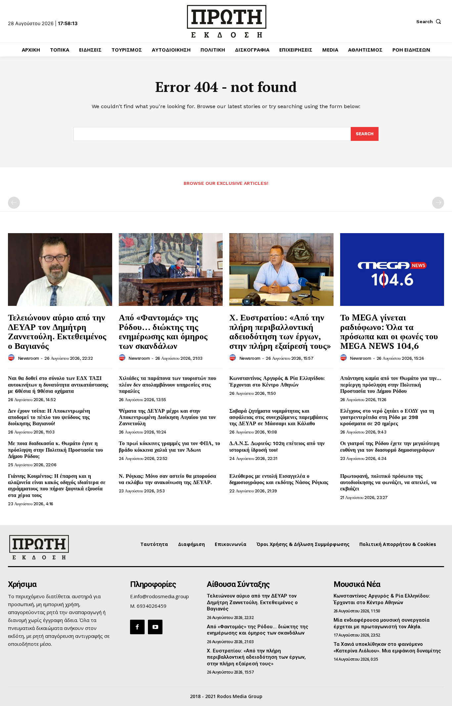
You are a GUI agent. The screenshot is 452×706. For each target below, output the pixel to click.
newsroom (28, 358)
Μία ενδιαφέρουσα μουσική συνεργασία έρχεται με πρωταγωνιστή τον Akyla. (381, 623)
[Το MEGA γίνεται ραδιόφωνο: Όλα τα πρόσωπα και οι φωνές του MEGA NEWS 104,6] (392, 269)
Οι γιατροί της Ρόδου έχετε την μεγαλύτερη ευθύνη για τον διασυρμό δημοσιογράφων (389, 446)
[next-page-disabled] (438, 203)
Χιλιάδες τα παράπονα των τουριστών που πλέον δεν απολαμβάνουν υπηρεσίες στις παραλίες (167, 384)
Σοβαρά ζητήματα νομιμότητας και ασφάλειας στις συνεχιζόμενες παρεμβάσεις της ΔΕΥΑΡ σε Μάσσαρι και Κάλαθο (278, 417)
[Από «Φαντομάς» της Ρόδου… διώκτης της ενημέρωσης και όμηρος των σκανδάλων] (171, 269)
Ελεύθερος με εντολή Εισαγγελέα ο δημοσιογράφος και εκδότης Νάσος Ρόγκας (278, 479)
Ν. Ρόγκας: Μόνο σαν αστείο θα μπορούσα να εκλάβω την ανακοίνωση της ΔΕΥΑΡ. (167, 479)
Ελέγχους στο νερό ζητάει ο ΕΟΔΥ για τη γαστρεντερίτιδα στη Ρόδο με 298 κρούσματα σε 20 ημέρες (387, 417)
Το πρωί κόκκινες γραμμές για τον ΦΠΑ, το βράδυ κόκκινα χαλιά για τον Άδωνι (169, 446)
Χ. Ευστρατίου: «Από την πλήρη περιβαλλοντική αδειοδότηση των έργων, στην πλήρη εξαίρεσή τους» (280, 331)
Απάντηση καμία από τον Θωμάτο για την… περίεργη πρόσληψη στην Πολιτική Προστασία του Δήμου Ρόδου (390, 384)
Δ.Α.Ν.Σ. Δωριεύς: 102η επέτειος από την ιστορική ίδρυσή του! (277, 446)
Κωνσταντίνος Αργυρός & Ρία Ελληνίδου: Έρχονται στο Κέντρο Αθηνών (277, 381)
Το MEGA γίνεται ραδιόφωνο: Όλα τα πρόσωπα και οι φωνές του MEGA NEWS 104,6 (389, 331)
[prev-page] (14, 203)
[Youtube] (155, 627)
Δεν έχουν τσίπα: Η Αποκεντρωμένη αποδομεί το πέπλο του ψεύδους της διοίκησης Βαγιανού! (49, 417)
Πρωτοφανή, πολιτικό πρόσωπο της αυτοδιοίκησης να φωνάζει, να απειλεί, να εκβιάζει (388, 482)
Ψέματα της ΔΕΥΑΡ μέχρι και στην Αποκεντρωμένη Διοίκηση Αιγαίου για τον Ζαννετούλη (167, 417)
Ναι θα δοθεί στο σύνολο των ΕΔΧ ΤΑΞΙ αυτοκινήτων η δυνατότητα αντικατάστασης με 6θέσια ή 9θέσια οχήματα (58, 384)
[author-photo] (12, 357)
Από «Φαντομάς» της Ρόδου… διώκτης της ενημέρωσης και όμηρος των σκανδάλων (163, 331)
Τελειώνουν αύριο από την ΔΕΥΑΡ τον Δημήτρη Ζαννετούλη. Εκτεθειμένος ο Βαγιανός (57, 331)
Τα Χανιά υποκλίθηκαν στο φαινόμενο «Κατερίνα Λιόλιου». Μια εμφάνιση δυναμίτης (387, 647)
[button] (430, 21)
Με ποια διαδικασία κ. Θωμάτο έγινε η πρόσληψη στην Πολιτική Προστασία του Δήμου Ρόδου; (55, 449)
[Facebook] (137, 627)
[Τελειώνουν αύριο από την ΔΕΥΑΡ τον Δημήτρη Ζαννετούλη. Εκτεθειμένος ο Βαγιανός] (60, 269)
